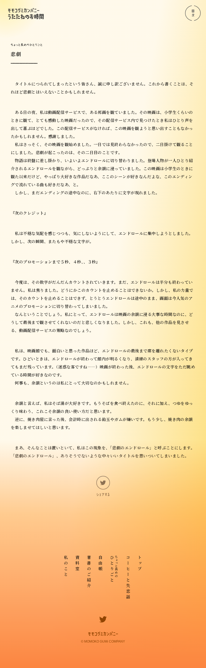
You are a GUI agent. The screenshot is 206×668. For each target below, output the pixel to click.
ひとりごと (114, 569)
